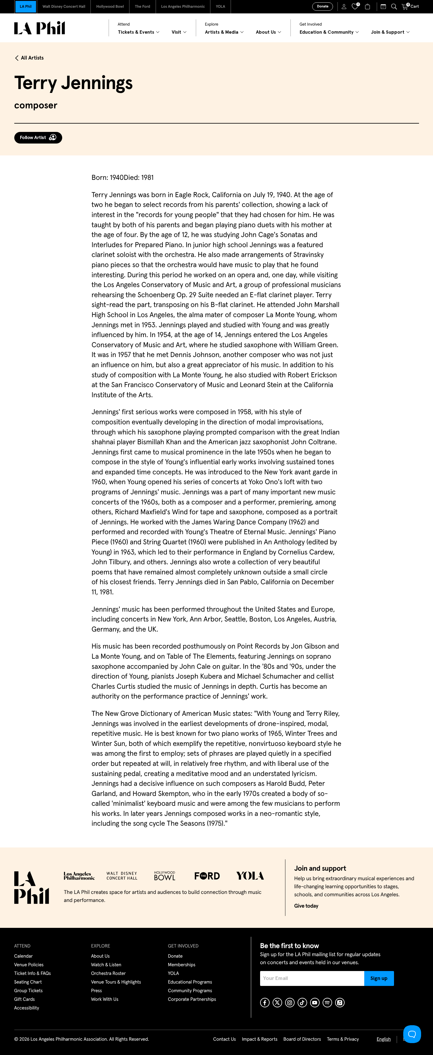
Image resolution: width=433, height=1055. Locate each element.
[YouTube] (315, 1002)
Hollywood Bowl (110, 7)
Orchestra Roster (108, 973)
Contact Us (224, 1039)
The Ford (142, 7)
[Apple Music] (340, 1002)
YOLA (220, 7)
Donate (322, 6)
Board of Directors (302, 1039)
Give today (306, 906)
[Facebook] (265, 1002)
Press (96, 991)
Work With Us (104, 999)
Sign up (379, 978)
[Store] (368, 6)
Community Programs (190, 991)
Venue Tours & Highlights (116, 982)
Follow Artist (33, 137)
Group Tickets (28, 991)
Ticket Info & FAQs (32, 973)
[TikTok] (302, 1002)
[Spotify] (327, 1002)
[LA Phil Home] (39, 28)
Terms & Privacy (343, 1039)
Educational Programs (190, 982)
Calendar (23, 956)
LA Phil (26, 7)
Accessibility (26, 1008)
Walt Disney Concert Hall (64, 7)
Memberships (181, 965)
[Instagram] (290, 1002)
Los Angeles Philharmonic (183, 7)
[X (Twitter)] (277, 1002)
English (384, 1039)
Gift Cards (24, 999)
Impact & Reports (260, 1039)
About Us (100, 956)
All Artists (32, 58)
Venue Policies (29, 965)
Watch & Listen (106, 965)
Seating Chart (28, 982)
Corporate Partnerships (192, 999)
